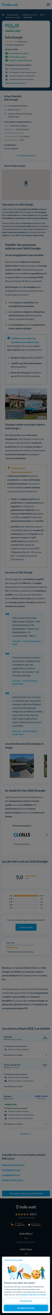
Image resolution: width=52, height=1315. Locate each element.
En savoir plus (26, 1301)
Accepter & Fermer (26, 1308)
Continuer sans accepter (13, 1260)
